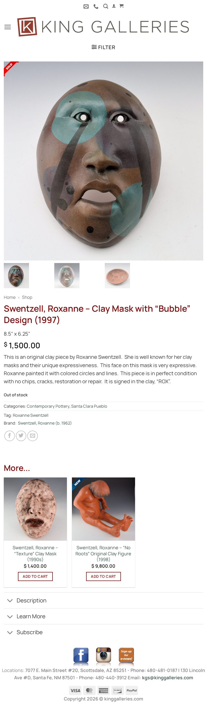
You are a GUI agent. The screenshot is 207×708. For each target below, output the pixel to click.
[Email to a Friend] (32, 436)
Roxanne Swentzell (30, 415)
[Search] (105, 6)
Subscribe (30, 632)
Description (31, 600)
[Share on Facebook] (9, 436)
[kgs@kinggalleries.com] (87, 6)
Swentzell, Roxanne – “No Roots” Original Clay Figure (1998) (103, 553)
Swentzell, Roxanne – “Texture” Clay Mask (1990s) (35, 553)
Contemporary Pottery (48, 406)
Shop (27, 297)
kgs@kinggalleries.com (167, 677)
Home (10, 297)
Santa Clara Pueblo (89, 406)
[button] (114, 6)
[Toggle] (10, 601)
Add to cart (35, 576)
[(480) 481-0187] (96, 6)
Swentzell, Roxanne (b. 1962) (45, 423)
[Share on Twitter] (21, 436)
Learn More (31, 616)
